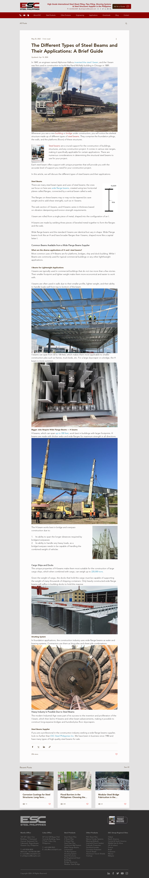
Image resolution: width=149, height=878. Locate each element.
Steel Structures (70, 856)
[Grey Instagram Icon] (126, 873)
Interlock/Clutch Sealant (95, 843)
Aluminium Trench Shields (95, 854)
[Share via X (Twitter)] (38, 747)
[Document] (28, 15)
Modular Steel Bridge (72, 864)
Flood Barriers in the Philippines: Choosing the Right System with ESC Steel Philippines (74, 796)
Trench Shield (91, 852)
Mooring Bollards (92, 841)
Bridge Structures (70, 862)
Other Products (92, 833)
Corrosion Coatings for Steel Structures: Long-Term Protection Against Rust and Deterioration (36, 796)
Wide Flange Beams (71, 847)
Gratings (89, 856)
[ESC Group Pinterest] (110, 9)
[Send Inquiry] (24, 15)
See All (126, 767)
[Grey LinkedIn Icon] (108, 873)
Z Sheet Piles (69, 839)
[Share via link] (50, 747)
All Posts (23, 23)
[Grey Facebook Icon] (113, 873)
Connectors (68, 849)
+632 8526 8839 (74, 9)
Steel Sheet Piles (70, 837)
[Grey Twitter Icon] (117, 873)
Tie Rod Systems (70, 852)
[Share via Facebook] (32, 747)
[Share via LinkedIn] (44, 747)
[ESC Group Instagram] (98, 9)
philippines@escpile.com (88, 9)
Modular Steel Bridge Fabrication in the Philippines (108, 796)
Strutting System (70, 854)
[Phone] (20, 15)
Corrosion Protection (93, 849)
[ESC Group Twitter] (103, 9)
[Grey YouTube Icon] (122, 873)
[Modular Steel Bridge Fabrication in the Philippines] (112, 781)
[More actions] (116, 38)
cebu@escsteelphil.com (52, 849)
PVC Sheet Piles (92, 837)
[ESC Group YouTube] (108, 9)
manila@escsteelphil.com (31, 854)
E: (80, 9)
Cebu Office (47, 833)
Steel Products (69, 833)
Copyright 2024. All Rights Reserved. (33, 873)
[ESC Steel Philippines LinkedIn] (105, 9)
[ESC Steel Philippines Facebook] (100, 9)
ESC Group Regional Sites (118, 833)
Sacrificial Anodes (92, 847)
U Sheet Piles (69, 841)
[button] (37, 15)
